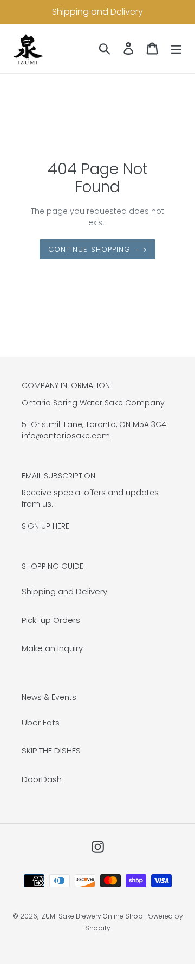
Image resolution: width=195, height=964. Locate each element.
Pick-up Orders (51, 620)
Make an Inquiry (52, 648)
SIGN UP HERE (45, 526)
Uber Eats (41, 722)
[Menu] (176, 48)
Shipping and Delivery (64, 591)
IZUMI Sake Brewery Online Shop (91, 916)
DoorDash (42, 779)
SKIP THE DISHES (51, 750)
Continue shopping (89, 249)
